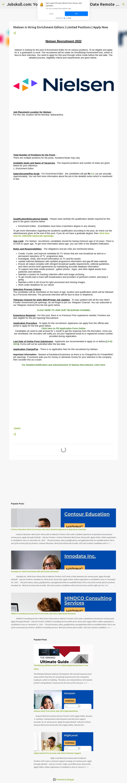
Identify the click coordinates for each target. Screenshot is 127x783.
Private (17, 428)
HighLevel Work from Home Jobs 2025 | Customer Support (57, 753)
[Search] (123, 4)
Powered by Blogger (65, 779)
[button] (14, 33)
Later (51, 14)
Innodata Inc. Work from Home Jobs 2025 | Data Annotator (35, 572)
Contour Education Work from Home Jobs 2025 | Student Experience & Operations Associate (48, 529)
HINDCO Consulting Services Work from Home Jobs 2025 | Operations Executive (43, 614)
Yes (76, 14)
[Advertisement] (63, 136)
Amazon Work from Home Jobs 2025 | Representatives (56, 711)
